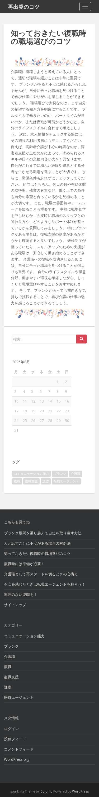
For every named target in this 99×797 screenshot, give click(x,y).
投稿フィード (15, 738)
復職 (17, 481)
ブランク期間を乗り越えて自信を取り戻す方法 (43, 532)
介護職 (76, 473)
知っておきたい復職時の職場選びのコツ (37, 553)
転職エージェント (66, 481)
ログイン (11, 728)
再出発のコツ (24, 6)
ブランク (60, 473)
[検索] (81, 339)
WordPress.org (16, 759)
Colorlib (46, 791)
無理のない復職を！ (20, 594)
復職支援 (31, 481)
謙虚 (46, 481)
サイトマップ (15, 604)
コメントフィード (19, 749)
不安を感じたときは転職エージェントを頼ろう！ (44, 584)
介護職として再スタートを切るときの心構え (41, 573)
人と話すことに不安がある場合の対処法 (37, 543)
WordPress (80, 791)
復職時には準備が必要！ (24, 563)
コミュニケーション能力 (31, 473)
